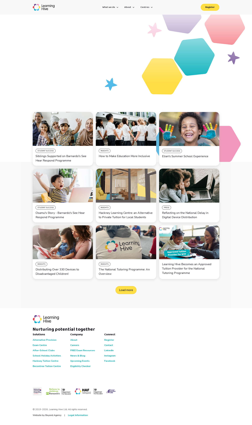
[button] (110, 7)
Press (166, 207)
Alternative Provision (44, 340)
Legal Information (78, 415)
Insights (104, 151)
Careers (74, 345)
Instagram (110, 355)
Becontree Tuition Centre (47, 366)
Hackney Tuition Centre (45, 361)
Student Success (45, 151)
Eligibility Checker (80, 366)
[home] (44, 7)
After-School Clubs (44, 350)
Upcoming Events (80, 361)
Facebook (109, 361)
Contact (108, 345)
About (73, 340)
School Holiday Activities (47, 355)
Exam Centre (40, 345)
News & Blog (77, 355)
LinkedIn (109, 350)
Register (210, 7)
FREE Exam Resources (82, 350)
